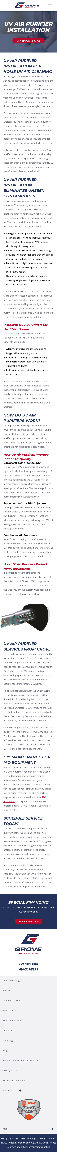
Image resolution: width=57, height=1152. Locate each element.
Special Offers (10, 1010)
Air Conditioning (11, 980)
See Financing (28, 921)
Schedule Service (28, 40)
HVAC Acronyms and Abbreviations (21, 1060)
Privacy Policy (10, 1070)
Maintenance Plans (13, 1020)
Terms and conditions (14, 1080)
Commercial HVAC (12, 1000)
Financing (8, 1040)
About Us (7, 1030)
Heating (7, 990)
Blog (5, 1050)
